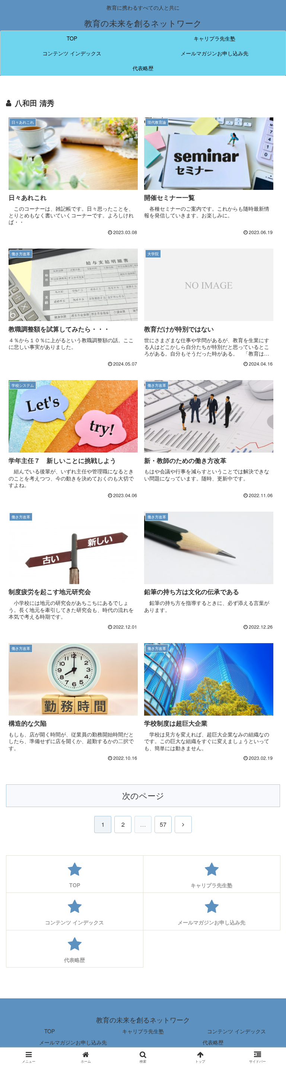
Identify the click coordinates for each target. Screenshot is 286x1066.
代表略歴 (213, 1042)
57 (163, 824)
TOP (49, 1031)
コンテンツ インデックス (236, 1031)
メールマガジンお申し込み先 (73, 1042)
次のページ (143, 795)
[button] (264, 1004)
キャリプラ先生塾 (143, 1031)
